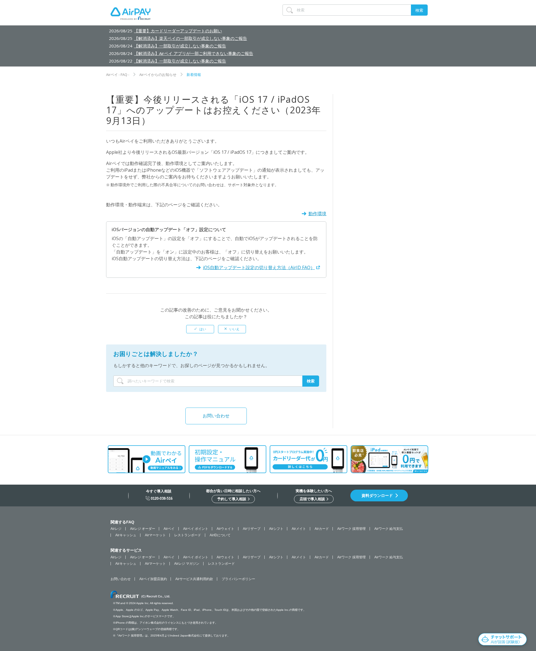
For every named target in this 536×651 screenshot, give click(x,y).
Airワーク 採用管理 (351, 528)
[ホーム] (130, 15)
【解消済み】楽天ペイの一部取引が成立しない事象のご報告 (190, 38)
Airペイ (169, 528)
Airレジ (116, 528)
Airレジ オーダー (142, 528)
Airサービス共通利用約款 (194, 579)
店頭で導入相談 (313, 499)
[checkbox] (200, 329)
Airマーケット (155, 535)
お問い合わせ (216, 416)
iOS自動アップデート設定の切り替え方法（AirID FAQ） (259, 267)
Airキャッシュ (125, 535)
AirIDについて (220, 535)
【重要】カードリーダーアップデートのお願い (178, 30)
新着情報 (193, 74)
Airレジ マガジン (186, 563)
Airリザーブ (251, 528)
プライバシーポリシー (238, 579)
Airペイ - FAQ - (117, 74)
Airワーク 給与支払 (388, 528)
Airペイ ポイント (195, 528)
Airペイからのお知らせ (157, 74)
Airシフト (276, 528)
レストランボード (187, 535)
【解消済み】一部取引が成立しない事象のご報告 (180, 46)
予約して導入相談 (232, 499)
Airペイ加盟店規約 (153, 579)
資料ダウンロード (377, 495)
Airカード (322, 528)
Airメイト (299, 528)
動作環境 (317, 213)
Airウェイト (225, 528)
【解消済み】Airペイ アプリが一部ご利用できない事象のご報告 (193, 53)
